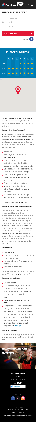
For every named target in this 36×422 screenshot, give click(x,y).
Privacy (10, 410)
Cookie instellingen (21, 410)
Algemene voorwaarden (18, 413)
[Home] (13, 4)
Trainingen (18, 377)
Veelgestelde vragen (18, 379)
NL (26, 5)
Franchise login (18, 407)
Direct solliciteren (10, 34)
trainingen (18, 326)
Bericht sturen (18, 386)
